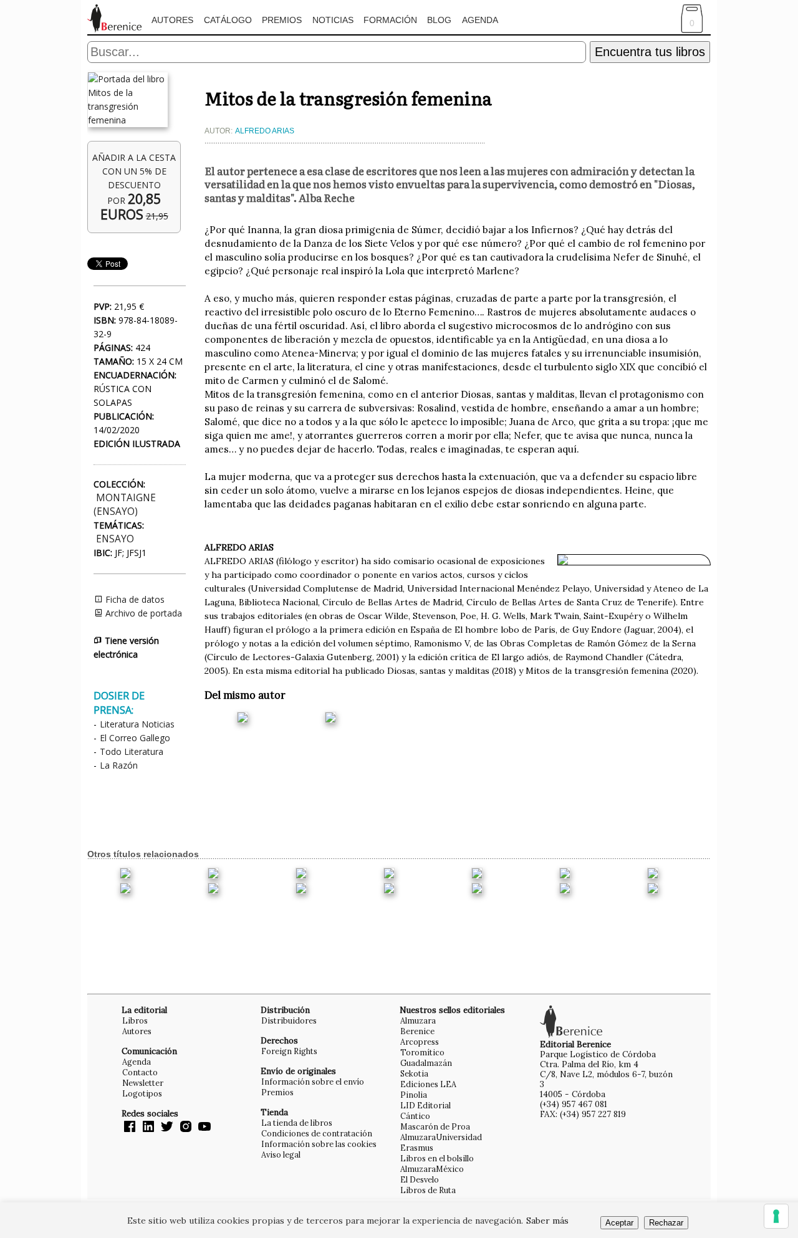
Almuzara (418, 1020)
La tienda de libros (296, 1123)
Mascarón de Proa (435, 1126)
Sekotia (414, 1073)
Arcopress (419, 1042)
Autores (172, 20)
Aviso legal (280, 1154)
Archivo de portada (142, 613)
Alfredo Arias (264, 131)
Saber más (547, 1220)
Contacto (140, 1072)
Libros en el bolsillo (437, 1158)
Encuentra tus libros (650, 52)
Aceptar (619, 1222)
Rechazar (666, 1222)
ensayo (115, 538)
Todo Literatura (131, 751)
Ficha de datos (134, 599)
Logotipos (142, 1093)
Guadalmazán (426, 1063)
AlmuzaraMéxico (432, 1169)
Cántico (415, 1116)
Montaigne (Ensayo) (125, 504)
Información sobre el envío (312, 1082)
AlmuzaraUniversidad (441, 1137)
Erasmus (416, 1148)
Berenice (417, 1031)
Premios (282, 20)
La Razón (119, 765)
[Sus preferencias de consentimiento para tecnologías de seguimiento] (776, 1216)
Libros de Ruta (428, 1190)
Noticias (332, 20)
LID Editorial (425, 1105)
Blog (439, 20)
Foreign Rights (289, 1051)
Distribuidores (289, 1020)
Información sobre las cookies (319, 1144)
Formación (390, 20)
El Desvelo (419, 1179)
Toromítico (422, 1052)
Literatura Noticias (137, 724)
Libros (135, 1020)
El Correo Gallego (135, 738)
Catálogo (228, 20)
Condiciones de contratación (316, 1133)
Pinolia (413, 1095)
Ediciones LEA (428, 1084)
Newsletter (142, 1083)
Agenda (480, 20)
